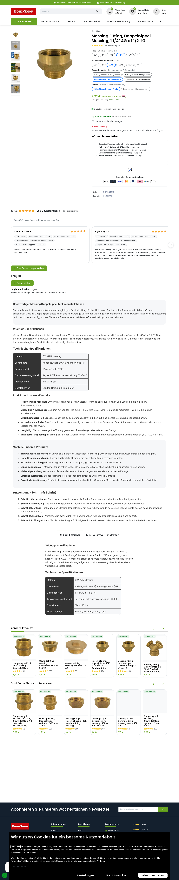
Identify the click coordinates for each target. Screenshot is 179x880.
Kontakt (54, 830)
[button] (114, 96)
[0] (109, 11)
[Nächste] (171, 245)
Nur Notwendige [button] (116, 875)
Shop (98, 31)
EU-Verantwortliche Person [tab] (103, 535)
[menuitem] (24, 21)
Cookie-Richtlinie (18, 866)
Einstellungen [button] (85, 875)
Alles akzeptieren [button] (153, 875)
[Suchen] (97, 11)
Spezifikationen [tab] (72, 535)
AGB (80, 830)
